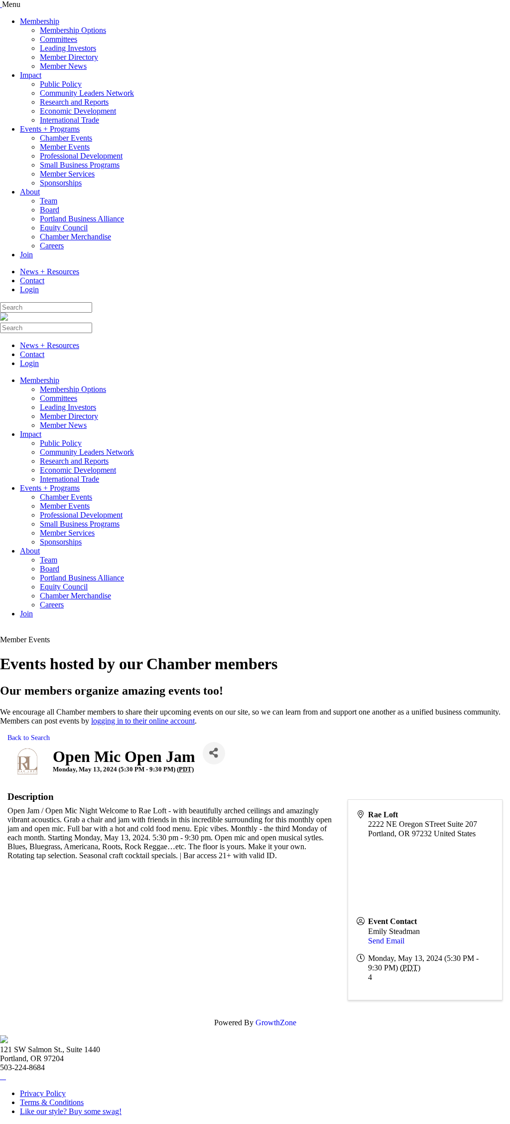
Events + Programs (50, 129)
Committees (58, 39)
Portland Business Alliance (82, 218)
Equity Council (64, 227)
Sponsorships (61, 183)
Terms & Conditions (52, 1102)
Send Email (386, 941)
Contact (32, 280)
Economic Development (78, 111)
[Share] (214, 753)
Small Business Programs (80, 165)
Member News (63, 66)
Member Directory (69, 57)
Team (48, 200)
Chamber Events (66, 138)
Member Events (65, 147)
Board (49, 209)
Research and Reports (74, 102)
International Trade (69, 120)
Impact (30, 75)
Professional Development (81, 156)
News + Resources (49, 271)
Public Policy (61, 84)
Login (29, 289)
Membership (39, 21)
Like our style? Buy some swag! (71, 1111)
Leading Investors (68, 48)
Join (26, 254)
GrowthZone (275, 1022)
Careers (52, 245)
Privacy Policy (43, 1093)
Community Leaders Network (87, 93)
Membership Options (73, 30)
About (30, 191)
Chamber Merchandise (75, 236)
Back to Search (28, 738)
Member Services (67, 174)
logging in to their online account (143, 721)
